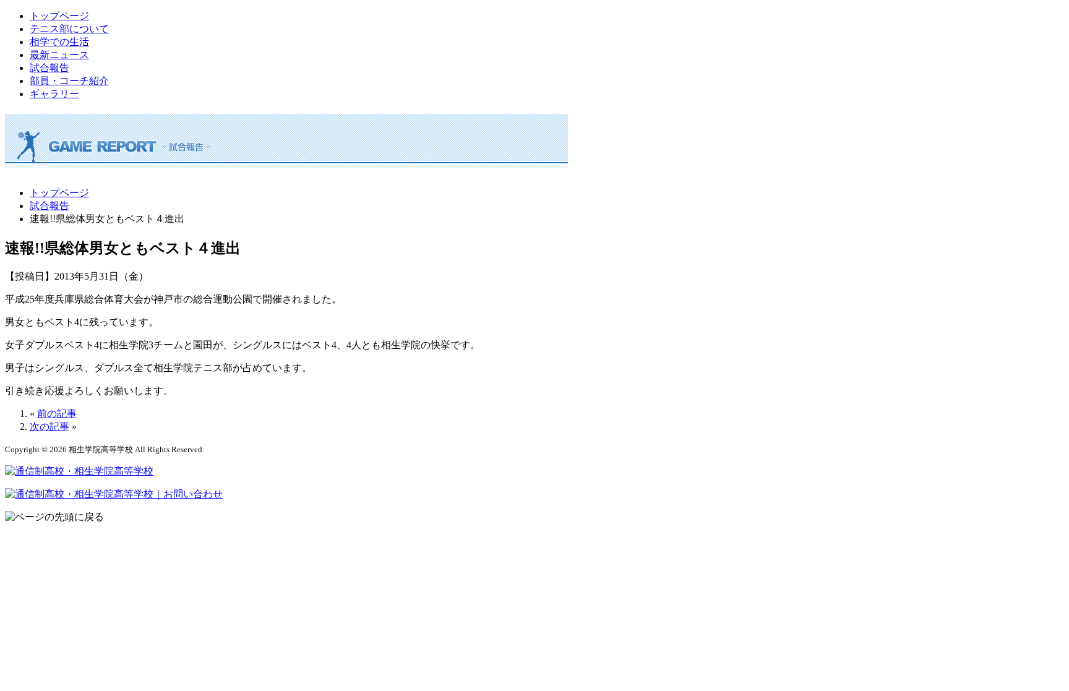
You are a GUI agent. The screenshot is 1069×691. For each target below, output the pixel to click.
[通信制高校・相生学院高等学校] (79, 471)
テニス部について (69, 29)
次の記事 (49, 426)
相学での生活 (59, 41)
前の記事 (57, 413)
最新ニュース (59, 54)
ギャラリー (54, 93)
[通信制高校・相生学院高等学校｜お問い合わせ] (114, 494)
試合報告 (49, 67)
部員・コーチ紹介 (69, 80)
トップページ (59, 16)
